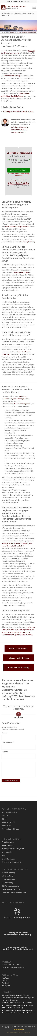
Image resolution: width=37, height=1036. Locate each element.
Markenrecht (23, 127)
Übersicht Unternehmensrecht (14, 893)
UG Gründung (7, 876)
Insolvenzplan (7, 852)
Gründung (14, 127)
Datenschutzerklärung (10, 829)
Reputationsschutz (17, 130)
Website (5, 751)
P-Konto (5, 855)
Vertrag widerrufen (9, 812)
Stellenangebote (8, 822)
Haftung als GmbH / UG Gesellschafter (18, 111)
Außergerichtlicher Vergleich (13, 849)
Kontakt (5, 816)
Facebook (5, 983)
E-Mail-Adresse (8, 742)
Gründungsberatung (27, 242)
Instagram (6, 985)
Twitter (4, 980)
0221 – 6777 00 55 (18, 182)
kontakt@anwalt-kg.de (15, 967)
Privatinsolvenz (8, 842)
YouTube (5, 978)
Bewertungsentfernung (11, 889)
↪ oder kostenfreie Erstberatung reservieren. (18, 174)
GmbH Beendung (8, 879)
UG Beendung (7, 882)
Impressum (6, 826)
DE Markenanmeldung (10, 886)
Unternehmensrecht (18, 132)
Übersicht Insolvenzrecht (11, 862)
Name (4, 733)
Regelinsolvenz (7, 845)
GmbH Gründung (8, 872)
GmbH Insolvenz (8, 859)
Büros (4, 819)
